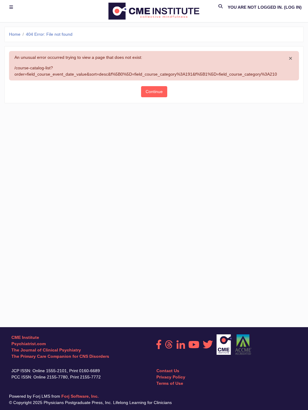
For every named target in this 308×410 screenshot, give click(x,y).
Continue (154, 91)
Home (14, 34)
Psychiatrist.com (28, 343)
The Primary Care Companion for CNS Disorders (60, 356)
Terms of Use (169, 383)
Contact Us (167, 370)
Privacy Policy (170, 377)
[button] (221, 7)
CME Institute (25, 337)
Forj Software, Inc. (80, 396)
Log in (292, 7)
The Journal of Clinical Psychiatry (46, 350)
